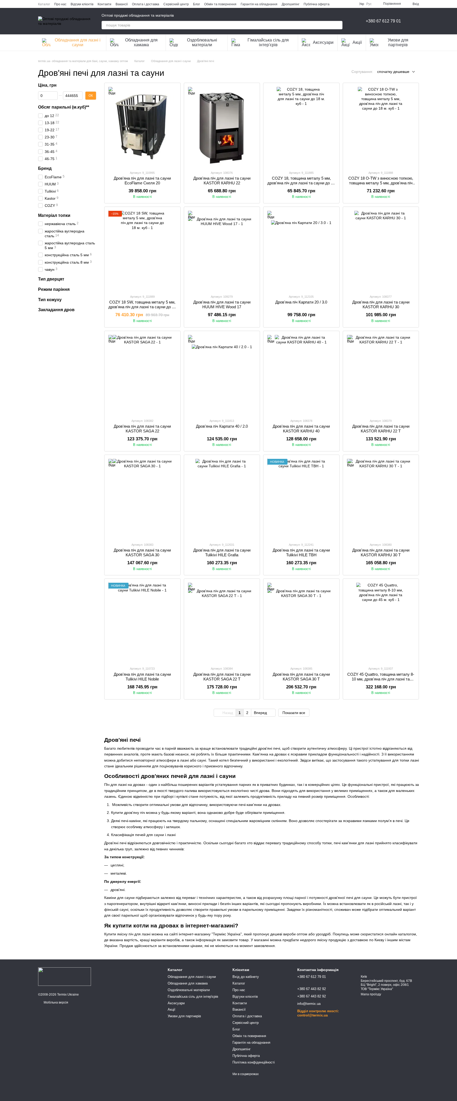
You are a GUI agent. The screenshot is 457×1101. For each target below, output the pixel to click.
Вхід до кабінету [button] (245, 977)
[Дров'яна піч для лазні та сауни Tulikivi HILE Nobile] (142, 622)
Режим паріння (54, 289)
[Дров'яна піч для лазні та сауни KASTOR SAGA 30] (142, 498)
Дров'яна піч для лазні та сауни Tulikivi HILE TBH (301, 552)
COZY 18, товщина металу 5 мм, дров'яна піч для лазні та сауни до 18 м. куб (301, 183)
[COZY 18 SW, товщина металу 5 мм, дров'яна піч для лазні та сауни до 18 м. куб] (142, 250)
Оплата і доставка (145, 4)
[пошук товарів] (338, 25)
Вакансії (122, 4)
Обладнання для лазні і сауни (77, 42)
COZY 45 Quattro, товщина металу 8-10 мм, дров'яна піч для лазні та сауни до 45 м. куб (380, 679)
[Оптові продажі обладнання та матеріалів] (64, 976)
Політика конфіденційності (253, 1062)
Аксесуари (323, 42)
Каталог (44, 4)
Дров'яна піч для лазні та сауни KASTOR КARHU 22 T (380, 428)
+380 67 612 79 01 (383, 21)
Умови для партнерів (398, 42)
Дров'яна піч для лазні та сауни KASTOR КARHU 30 (380, 304)
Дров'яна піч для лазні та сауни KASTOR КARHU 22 (221, 180)
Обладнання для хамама (141, 42)
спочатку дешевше (393, 71)
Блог (196, 4)
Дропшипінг (290, 4)
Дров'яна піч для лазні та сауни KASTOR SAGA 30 (142, 552)
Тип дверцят (51, 279)
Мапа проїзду (371, 994)
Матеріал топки (54, 215)
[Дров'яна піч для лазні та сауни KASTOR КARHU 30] (381, 250)
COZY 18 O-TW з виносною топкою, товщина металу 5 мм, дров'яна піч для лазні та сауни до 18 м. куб (380, 183)
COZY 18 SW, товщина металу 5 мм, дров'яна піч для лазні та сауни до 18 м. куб (142, 307)
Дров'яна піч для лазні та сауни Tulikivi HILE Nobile (142, 676)
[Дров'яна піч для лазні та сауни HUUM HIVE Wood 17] (222, 250)
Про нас (60, 4)
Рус (369, 4)
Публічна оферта (317, 4)
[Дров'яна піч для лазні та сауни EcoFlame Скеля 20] (142, 126)
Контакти (104, 4)
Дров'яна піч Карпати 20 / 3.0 (301, 302)
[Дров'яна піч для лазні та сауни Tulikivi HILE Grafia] (222, 498)
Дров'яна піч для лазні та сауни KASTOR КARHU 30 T (380, 552)
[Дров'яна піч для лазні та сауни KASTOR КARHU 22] (222, 126)
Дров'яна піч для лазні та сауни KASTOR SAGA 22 (142, 428)
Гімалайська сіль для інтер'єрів (268, 42)
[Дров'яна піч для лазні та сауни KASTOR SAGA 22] (142, 374)
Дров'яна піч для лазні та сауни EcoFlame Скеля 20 (142, 180)
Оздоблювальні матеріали (202, 42)
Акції (357, 42)
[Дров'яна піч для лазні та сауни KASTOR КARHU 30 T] (381, 498)
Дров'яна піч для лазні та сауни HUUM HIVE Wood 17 (221, 304)
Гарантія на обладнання (259, 4)
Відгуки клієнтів (82, 4)
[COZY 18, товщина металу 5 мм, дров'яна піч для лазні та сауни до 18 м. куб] (301, 126)
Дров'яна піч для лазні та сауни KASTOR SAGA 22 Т (221, 676)
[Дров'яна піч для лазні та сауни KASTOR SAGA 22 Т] (222, 622)
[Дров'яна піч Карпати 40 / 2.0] (222, 374)
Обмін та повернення (220, 4)
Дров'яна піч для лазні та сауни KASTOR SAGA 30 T (301, 676)
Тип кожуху (50, 299)
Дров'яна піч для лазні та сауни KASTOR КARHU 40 (301, 428)
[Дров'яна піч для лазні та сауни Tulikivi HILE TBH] (301, 498)
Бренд (45, 168)
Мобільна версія (55, 1002)
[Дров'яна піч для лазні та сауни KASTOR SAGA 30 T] (301, 622)
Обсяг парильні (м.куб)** (63, 107)
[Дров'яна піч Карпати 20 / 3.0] (301, 250)
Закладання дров (56, 309)
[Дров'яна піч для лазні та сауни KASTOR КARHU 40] (301, 374)
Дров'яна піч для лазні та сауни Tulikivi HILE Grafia (221, 552)
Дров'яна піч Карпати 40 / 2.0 (222, 426)
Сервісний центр (176, 4)
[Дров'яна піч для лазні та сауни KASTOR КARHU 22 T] (381, 374)
